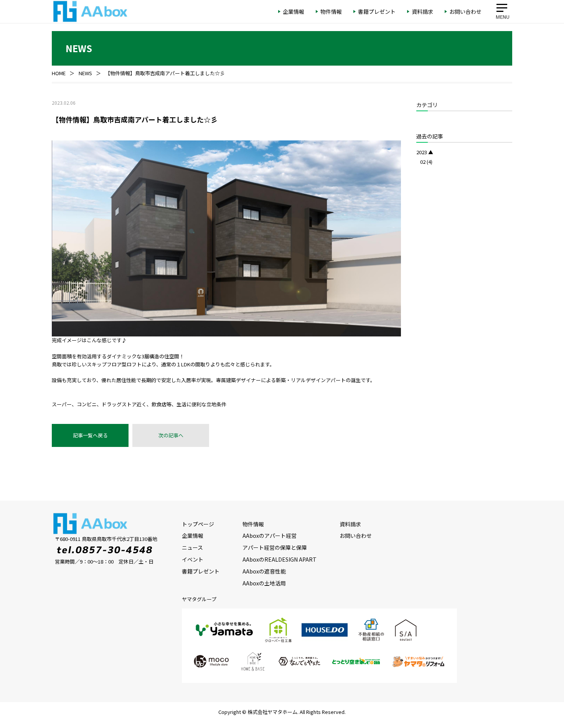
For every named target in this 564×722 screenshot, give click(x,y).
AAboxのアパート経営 (269, 535)
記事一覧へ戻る (90, 435)
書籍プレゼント (200, 571)
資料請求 (350, 524)
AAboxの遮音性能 (264, 571)
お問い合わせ (356, 535)
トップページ (198, 524)
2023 (421, 152)
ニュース (192, 547)
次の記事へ (170, 435)
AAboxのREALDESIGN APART (279, 559)
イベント (192, 559)
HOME (59, 73)
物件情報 (253, 524)
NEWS (85, 73)
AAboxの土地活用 (264, 583)
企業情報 (192, 535)
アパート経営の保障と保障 (274, 547)
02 (422, 161)
